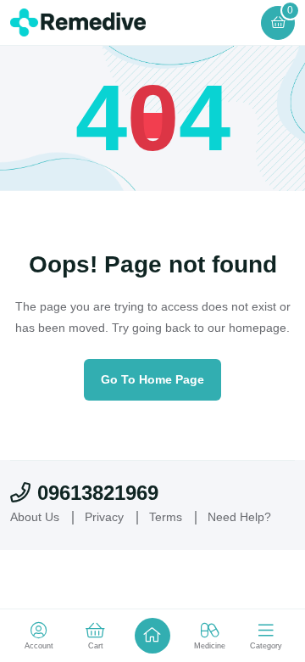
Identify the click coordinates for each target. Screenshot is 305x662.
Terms (165, 517)
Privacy (104, 517)
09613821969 (97, 492)
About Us (34, 517)
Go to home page (152, 379)
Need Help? (239, 517)
